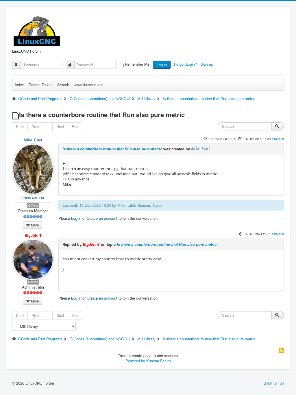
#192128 (278, 138)
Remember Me (137, 64)
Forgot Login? (186, 64)
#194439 (278, 234)
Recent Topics (41, 84)
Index (19, 84)
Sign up (207, 64)
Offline (33, 205)
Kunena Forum (158, 360)
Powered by (135, 360)
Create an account (102, 218)
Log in (162, 64)
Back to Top (274, 383)
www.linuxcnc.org (88, 84)
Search (63, 84)
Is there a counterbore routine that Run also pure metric (112, 149)
